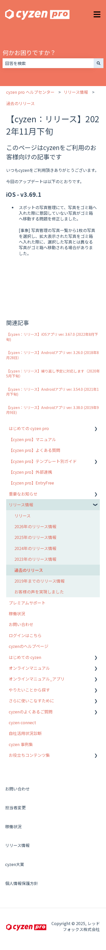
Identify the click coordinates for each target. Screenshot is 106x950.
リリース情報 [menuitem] (21, 504)
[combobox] (48, 63)
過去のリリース (20, 103)
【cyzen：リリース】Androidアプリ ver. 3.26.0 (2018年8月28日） (52, 355)
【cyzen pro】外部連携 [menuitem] (30, 472)
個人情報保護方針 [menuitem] (21, 883)
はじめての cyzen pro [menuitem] (29, 428)
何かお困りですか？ (29, 52)
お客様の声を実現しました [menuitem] (39, 592)
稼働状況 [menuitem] (17, 613)
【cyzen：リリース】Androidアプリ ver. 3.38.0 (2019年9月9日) (52, 410)
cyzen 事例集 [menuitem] (21, 744)
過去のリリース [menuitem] (28, 570)
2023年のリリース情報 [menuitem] (35, 559)
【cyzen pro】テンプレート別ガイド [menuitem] (43, 461)
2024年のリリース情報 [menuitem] (35, 548)
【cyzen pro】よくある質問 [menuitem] (34, 450)
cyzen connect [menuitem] (22, 722)
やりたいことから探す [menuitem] (29, 690)
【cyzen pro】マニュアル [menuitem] (32, 439)
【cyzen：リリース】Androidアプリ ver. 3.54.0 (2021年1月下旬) (52, 392)
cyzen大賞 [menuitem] (14, 864)
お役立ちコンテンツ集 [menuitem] (29, 755)
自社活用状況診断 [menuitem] (25, 733)
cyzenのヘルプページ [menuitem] (28, 646)
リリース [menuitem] (22, 516)
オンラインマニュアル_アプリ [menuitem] (37, 679)
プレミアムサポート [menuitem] (27, 603)
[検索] (98, 63)
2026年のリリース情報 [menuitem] (35, 526)
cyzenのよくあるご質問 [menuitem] (30, 712)
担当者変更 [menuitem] (15, 807)
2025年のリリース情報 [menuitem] (35, 537)
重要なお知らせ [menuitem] (23, 494)
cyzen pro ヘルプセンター (30, 92)
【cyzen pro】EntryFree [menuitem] (31, 483)
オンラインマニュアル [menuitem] (29, 668)
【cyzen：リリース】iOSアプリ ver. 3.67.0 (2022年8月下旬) (52, 337)
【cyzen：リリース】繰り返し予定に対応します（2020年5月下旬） (53, 373)
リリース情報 (76, 92)
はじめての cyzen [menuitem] (25, 657)
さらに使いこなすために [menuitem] (31, 700)
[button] (96, 428)
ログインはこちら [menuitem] (25, 635)
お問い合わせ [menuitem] (21, 624)
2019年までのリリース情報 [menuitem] (39, 581)
